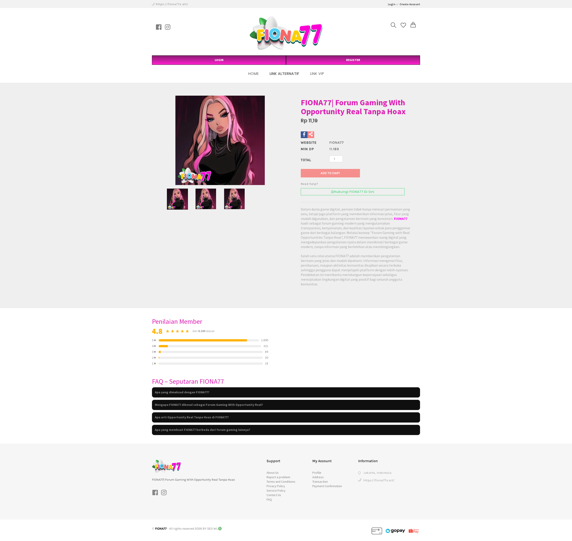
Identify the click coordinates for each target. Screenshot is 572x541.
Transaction (320, 482)
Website (309, 142)
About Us (273, 473)
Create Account (410, 4)
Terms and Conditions (281, 482)
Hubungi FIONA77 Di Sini (354, 191)
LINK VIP (317, 73)
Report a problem (278, 477)
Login (391, 4)
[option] (220, 140)
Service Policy (276, 490)
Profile (316, 473)
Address (318, 477)
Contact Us (274, 495)
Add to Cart (330, 173)
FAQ (269, 499)
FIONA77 (400, 218)
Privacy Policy (276, 486)
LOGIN (219, 60)
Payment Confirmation (327, 486)
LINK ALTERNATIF (284, 73)
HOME (253, 73)
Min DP (307, 149)
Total (306, 160)
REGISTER (353, 60)
